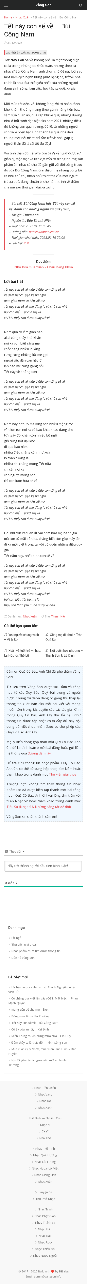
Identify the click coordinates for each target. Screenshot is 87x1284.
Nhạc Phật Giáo (45, 1216)
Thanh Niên (58, 616)
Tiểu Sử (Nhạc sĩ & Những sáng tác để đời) (38, 807)
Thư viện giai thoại (63, 774)
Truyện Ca (45, 1192)
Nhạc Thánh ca (45, 1222)
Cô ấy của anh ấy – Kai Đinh (30, 1029)
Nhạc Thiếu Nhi (45, 1249)
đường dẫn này (39, 753)
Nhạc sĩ (45, 1125)
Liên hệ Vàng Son (23, 958)
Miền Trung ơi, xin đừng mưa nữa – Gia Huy (41, 1036)
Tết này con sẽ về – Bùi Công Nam (34, 1023)
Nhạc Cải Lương (45, 1162)
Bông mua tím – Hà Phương (30, 1016)
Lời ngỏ (16, 938)
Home (8, 17)
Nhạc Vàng (45, 1094)
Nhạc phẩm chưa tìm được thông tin (35, 951)
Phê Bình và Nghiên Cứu (45, 1118)
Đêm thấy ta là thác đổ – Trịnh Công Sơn (39, 1042)
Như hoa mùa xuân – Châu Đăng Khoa (43, 267)
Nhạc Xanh (45, 1107)
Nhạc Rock (45, 1242)
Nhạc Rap (45, 1236)
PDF (26, 243)
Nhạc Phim (45, 1229)
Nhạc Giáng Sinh (45, 1175)
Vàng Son (43, 5)
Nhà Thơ (45, 1138)
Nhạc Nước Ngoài (45, 1255)
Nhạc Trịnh (45, 1209)
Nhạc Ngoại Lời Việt (45, 1168)
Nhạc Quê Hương (45, 1155)
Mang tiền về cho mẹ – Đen (30, 1009)
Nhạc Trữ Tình (45, 1148)
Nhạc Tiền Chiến (45, 1088)
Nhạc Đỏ (45, 1101)
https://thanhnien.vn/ (44, 232)
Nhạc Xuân (22, 17)
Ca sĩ (45, 1131)
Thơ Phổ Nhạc (45, 1199)
